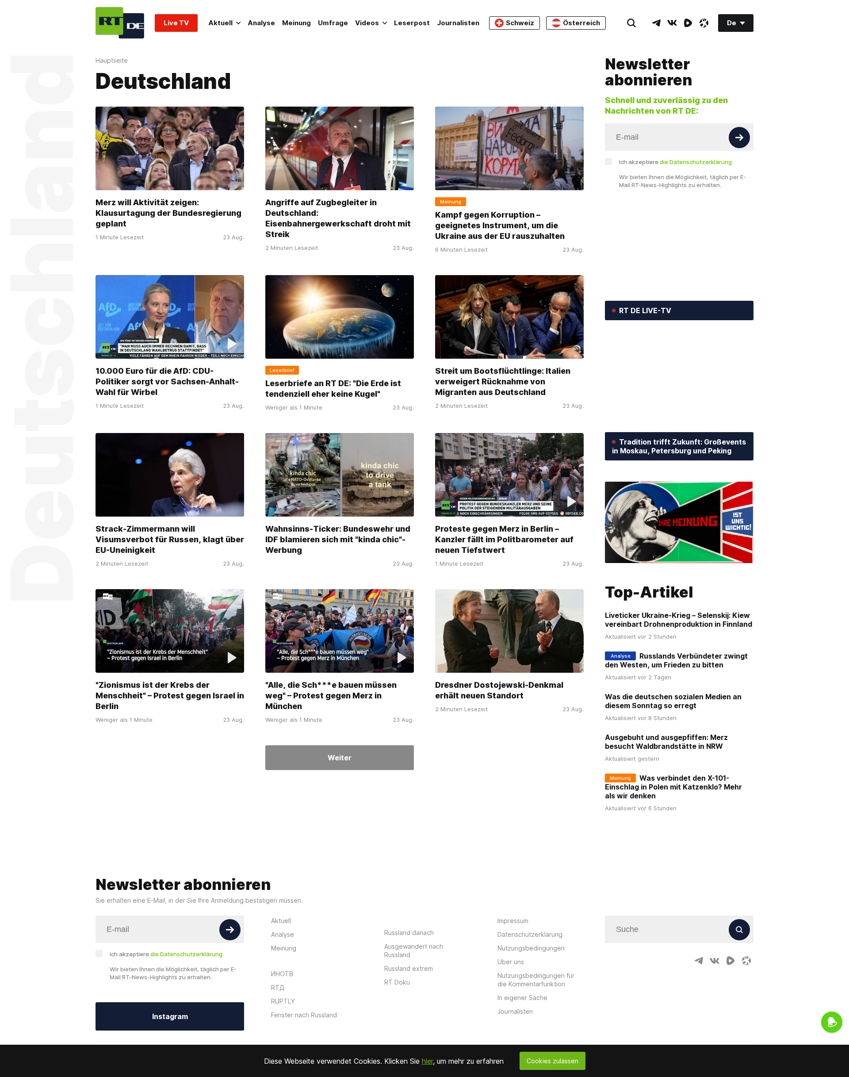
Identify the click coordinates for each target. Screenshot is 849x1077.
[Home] (120, 22)
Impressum (512, 920)
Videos (367, 23)
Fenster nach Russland (304, 1015)
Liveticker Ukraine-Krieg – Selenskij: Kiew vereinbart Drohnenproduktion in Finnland (678, 620)
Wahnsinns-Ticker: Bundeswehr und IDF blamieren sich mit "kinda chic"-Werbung (337, 539)
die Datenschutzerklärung (696, 161)
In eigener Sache (522, 997)
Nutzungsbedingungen (531, 948)
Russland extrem (408, 968)
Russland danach (409, 932)
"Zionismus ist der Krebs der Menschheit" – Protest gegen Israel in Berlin (170, 695)
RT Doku (397, 982)
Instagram (170, 1016)
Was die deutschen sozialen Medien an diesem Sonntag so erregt (673, 701)
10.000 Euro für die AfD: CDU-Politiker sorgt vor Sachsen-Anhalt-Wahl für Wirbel (167, 381)
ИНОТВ (282, 973)
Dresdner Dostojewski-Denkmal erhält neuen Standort (499, 690)
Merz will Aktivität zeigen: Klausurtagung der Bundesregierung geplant (168, 213)
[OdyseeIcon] (704, 23)
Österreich (581, 23)
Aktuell (220, 23)
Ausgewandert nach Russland (413, 950)
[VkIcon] (672, 23)
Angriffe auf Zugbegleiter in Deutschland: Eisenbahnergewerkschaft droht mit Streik (338, 218)
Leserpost (412, 23)
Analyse (261, 23)
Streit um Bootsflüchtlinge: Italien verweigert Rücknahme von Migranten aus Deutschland (502, 381)
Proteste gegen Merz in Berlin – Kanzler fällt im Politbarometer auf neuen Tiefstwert (504, 539)
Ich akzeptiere (675, 161)
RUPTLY (283, 1001)
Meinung (296, 23)
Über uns (510, 962)
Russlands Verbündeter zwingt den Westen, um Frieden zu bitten (676, 660)
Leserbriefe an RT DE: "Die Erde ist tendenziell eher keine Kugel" (333, 389)
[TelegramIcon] (656, 23)
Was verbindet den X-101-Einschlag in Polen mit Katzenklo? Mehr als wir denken (673, 787)
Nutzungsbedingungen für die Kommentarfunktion (535, 980)
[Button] (739, 137)
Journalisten (458, 23)
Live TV (176, 23)
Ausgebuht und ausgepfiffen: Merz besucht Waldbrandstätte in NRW (666, 742)
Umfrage (333, 23)
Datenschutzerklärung (529, 934)
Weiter (340, 757)
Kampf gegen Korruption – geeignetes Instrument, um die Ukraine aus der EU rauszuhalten (500, 225)
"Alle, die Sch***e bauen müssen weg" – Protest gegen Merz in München (331, 695)
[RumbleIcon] (688, 23)
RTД (277, 987)
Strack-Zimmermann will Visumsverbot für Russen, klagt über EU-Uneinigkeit (170, 539)
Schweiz (520, 23)
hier (427, 1061)
